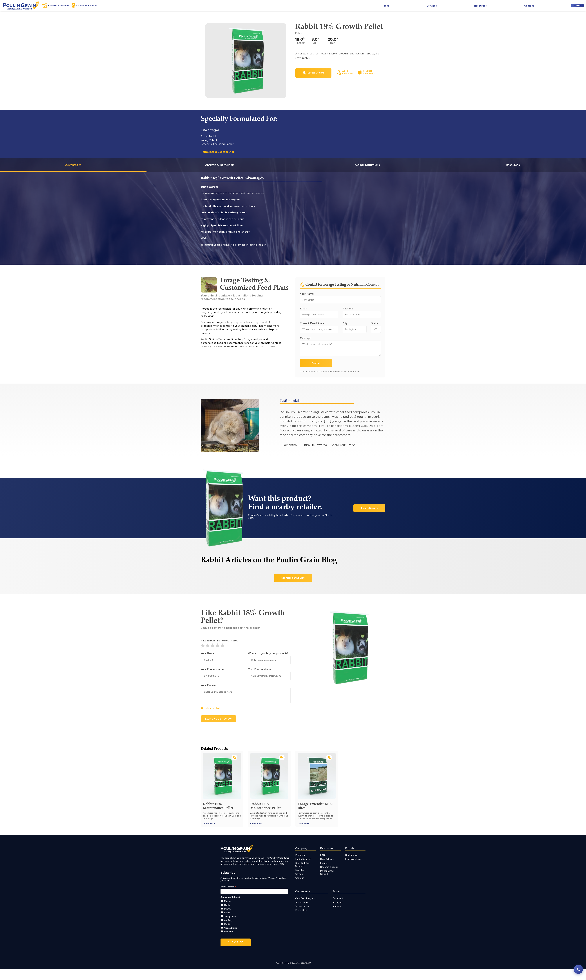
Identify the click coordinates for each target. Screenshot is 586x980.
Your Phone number (213, 669)
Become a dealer (329, 867)
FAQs (323, 855)
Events (323, 863)
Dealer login (351, 855)
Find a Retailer (303, 859)
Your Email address (259, 669)
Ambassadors (302, 902)
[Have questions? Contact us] (578, 969)
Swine (227, 912)
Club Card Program (305, 898)
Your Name (307, 293)
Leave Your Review (218, 719)
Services (432, 5)
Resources (480, 5)
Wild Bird (228, 931)
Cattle (227, 905)
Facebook (338, 898)
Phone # (348, 308)
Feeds (385, 5)
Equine (227, 901)
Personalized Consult (327, 872)
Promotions (301, 910)
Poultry (227, 909)
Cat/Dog (228, 920)
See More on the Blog (293, 578)
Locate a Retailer (58, 5)
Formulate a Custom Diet (217, 151)
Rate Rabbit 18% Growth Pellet (219, 640)
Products (300, 855)
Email (303, 308)
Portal (577, 5)
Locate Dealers (369, 508)
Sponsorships (302, 906)
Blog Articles (327, 859)
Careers (299, 874)
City (345, 323)
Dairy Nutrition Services (302, 864)
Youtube (337, 906)
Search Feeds (86, 5)
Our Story (300, 870)
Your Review (208, 685)
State (374, 323)
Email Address (228, 886)
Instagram (338, 902)
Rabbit (227, 924)
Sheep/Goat (230, 916)
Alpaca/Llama (230, 928)
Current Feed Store (312, 323)
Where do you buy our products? (268, 653)
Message (305, 338)
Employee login (353, 859)
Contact (529, 5)
